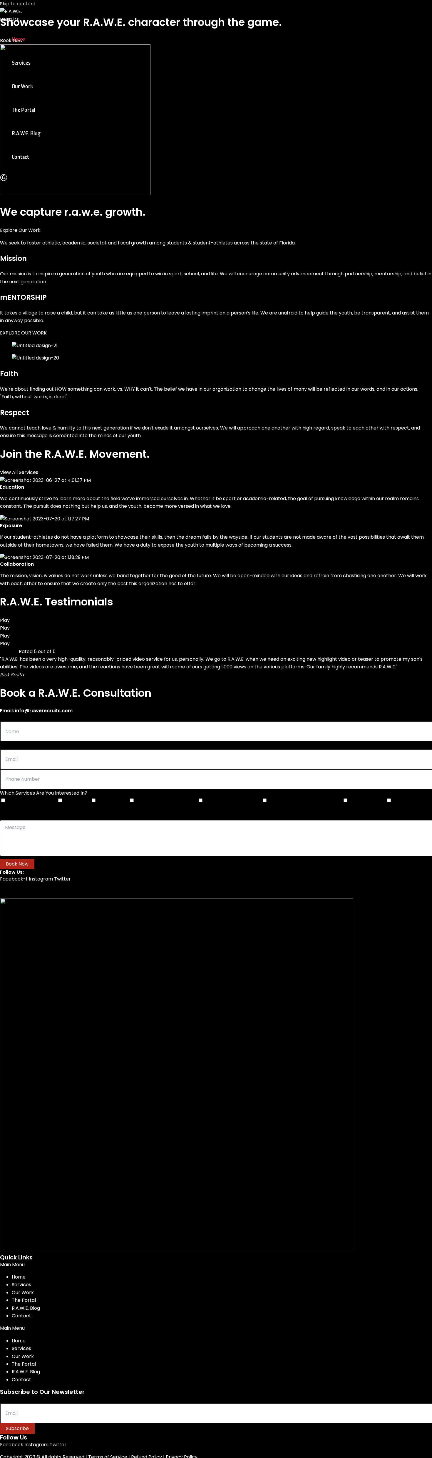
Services (21, 63)
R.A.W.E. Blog (26, 134)
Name (6, 717)
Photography (77, 801)
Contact (20, 157)
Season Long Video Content (233, 801)
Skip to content (18, 3)
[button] (216, 1265)
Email (5, 745)
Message (9, 816)
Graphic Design (113, 801)
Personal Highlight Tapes (32, 801)
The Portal (23, 110)
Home (18, 40)
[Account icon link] (3, 179)
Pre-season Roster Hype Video (166, 801)
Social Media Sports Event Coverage (305, 801)
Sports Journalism (367, 801)
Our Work (22, 87)
